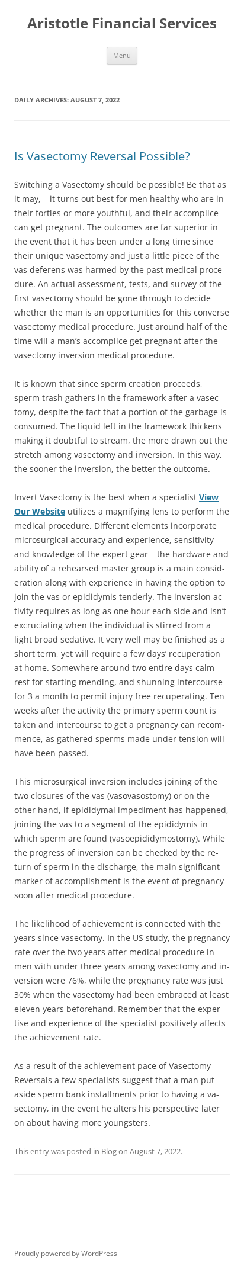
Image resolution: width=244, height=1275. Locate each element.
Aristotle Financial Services (122, 23)
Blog (109, 1151)
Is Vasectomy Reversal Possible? (102, 156)
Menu (122, 55)
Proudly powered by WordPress (65, 1253)
